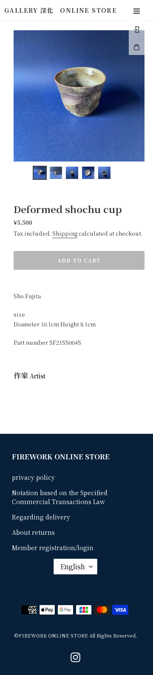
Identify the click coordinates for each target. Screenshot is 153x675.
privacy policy (33, 477)
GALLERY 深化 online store (60, 10)
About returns (33, 532)
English (72, 566)
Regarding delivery (41, 517)
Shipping (64, 233)
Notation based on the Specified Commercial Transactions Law (60, 497)
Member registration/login (53, 547)
